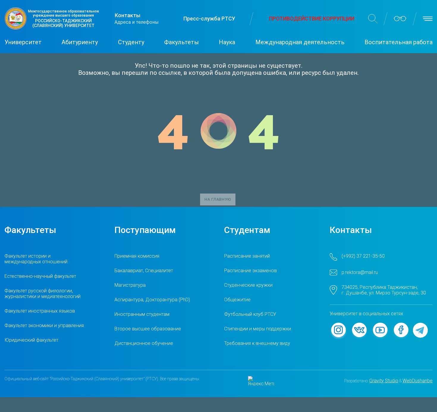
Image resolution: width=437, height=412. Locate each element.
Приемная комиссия (136, 256)
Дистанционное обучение (143, 343)
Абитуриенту (80, 42)
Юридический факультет (31, 340)
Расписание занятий (247, 256)
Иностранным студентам (141, 314)
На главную (218, 199)
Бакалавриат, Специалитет (143, 270)
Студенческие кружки (248, 285)
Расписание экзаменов (250, 270)
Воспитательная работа (398, 42)
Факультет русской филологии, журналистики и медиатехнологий (42, 293)
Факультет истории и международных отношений (35, 258)
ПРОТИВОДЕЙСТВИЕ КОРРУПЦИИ (311, 18)
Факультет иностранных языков (39, 311)
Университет (23, 42)
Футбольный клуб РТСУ (250, 314)
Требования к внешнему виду (257, 343)
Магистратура (130, 285)
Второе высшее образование (147, 329)
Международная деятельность (300, 42)
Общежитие (237, 299)
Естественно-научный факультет (40, 276)
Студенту (131, 42)
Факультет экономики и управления (44, 325)
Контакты (127, 15)
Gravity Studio (383, 381)
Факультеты (181, 42)
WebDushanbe (418, 381)
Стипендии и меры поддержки (257, 329)
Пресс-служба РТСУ (209, 18)
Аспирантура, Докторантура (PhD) (152, 299)
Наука (227, 42)
